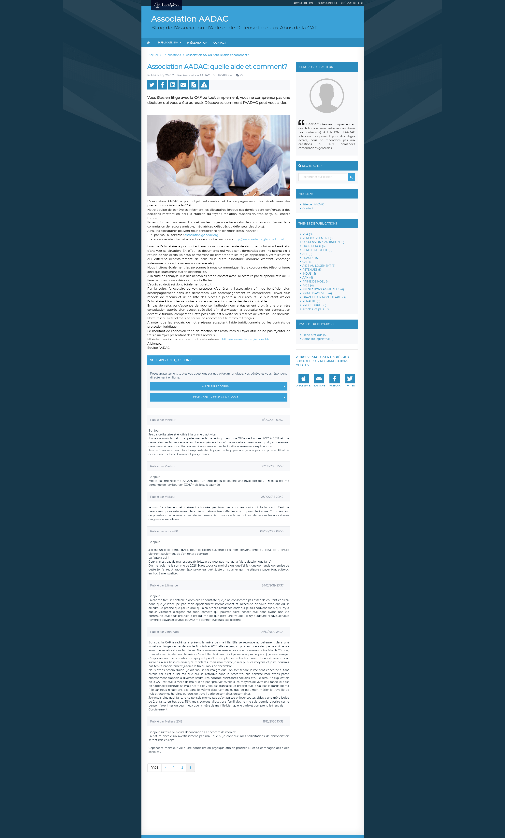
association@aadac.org (201, 235)
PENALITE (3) (311, 301)
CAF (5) (307, 262)
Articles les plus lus (315, 309)
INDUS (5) (309, 273)
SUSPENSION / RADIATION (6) (323, 242)
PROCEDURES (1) (314, 305)
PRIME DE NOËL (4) (316, 281)
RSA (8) (307, 234)
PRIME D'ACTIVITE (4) (317, 293)
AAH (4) (307, 277)
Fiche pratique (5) (314, 335)
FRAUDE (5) (310, 258)
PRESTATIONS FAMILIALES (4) (323, 289)
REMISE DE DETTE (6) (317, 250)
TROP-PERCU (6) (314, 246)
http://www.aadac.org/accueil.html (259, 239)
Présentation (197, 42)
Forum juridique (327, 3)
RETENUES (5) (312, 269)
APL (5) (307, 254)
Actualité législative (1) (317, 339)
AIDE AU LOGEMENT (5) (318, 266)
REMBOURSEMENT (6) (318, 238)
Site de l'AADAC (313, 204)
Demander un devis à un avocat (215, 397)
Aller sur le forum (215, 386)
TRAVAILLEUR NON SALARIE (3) (324, 297)
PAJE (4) (308, 285)
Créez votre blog (352, 3)
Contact (219, 42)
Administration (303, 3)
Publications (168, 42)
